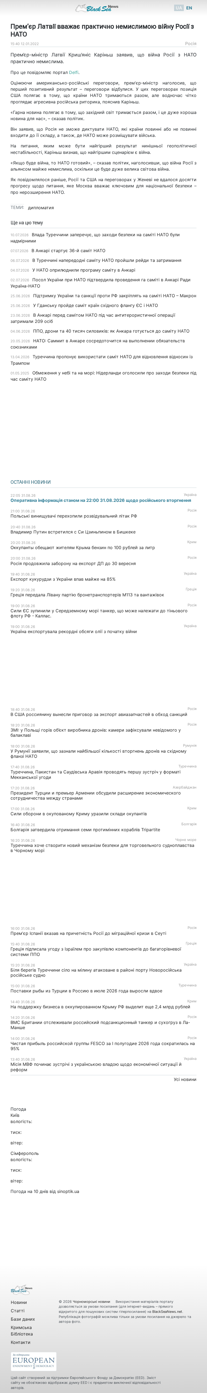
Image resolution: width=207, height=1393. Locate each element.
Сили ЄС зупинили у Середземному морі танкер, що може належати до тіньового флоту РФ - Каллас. (99, 613)
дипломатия (41, 207)
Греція (191, 589)
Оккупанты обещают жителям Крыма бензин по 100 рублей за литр (83, 547)
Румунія (189, 745)
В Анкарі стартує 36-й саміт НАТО (68, 250)
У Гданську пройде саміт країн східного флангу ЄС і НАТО (95, 305)
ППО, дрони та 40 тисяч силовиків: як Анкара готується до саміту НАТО (111, 331)
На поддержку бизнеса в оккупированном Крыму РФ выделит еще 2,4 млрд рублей (100, 1006)
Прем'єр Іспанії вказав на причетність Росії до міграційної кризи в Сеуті (88, 933)
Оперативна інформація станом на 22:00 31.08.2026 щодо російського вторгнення (101, 500)
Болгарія (188, 824)
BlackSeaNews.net (167, 1312)
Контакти (20, 1342)
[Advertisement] (103, 428)
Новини (19, 1302)
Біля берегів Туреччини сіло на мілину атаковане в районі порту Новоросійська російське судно (96, 972)
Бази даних (23, 1319)
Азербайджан (184, 787)
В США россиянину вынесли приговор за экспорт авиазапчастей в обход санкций (99, 714)
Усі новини (185, 1079)
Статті (18, 1310)
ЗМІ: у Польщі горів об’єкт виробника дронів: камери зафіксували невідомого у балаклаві (96, 732)
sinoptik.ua (68, 1191)
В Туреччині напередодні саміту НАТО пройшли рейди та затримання (106, 260)
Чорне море (185, 840)
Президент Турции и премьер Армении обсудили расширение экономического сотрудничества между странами (96, 795)
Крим (191, 542)
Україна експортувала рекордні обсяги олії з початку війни (74, 631)
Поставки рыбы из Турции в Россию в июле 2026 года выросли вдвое (86, 990)
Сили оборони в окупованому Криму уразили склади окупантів (79, 813)
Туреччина (187, 766)
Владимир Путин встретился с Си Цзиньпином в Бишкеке (73, 532)
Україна (190, 495)
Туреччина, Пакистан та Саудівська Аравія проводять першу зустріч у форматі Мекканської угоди (96, 774)
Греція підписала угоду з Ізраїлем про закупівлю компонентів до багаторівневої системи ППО (96, 951)
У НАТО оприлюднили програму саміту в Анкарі (83, 270)
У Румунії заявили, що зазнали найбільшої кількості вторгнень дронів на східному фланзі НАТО (99, 753)
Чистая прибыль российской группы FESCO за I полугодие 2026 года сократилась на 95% (103, 1046)
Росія (190, 43)
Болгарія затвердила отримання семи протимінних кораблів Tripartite (85, 829)
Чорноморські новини (92, 1302)
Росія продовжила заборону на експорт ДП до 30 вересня (73, 563)
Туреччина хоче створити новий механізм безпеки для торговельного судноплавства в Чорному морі (102, 848)
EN (189, 8)
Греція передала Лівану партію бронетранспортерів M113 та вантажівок (87, 594)
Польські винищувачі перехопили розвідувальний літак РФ (74, 516)
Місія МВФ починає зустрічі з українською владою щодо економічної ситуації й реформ (96, 1066)
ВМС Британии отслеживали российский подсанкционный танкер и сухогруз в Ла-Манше (100, 1025)
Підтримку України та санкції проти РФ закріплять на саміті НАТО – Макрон (114, 295)
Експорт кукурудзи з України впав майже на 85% (63, 579)
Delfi (73, 72)
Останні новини (31, 482)
